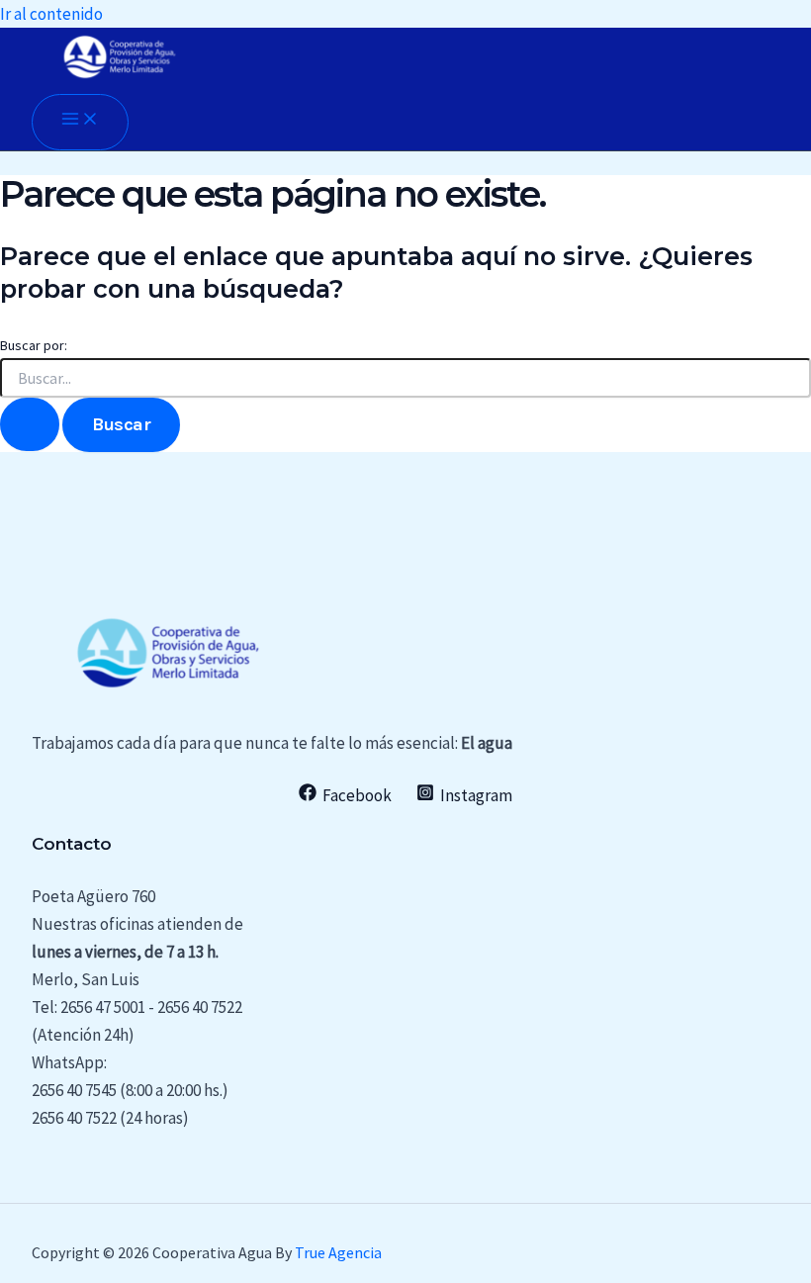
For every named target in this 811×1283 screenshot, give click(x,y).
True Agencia (338, 1252)
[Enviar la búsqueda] (29, 424)
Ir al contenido (51, 14)
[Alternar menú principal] (80, 121)
